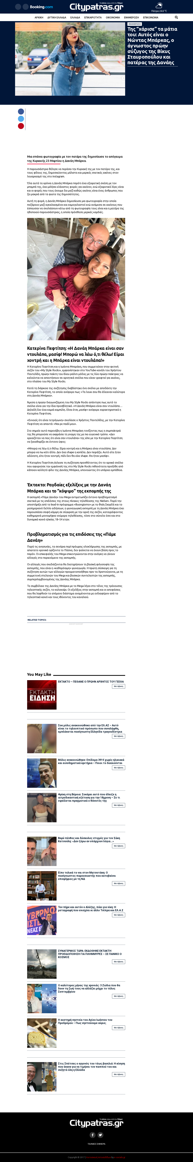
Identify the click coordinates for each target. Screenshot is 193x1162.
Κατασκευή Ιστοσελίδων (98, 1157)
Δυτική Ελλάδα (56, 17)
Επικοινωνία (150, 17)
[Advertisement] (76, 646)
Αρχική (39, 17)
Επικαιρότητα (93, 17)
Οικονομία (113, 17)
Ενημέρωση (131, 17)
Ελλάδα (75, 17)
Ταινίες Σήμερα (96, 1144)
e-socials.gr (119, 1157)
